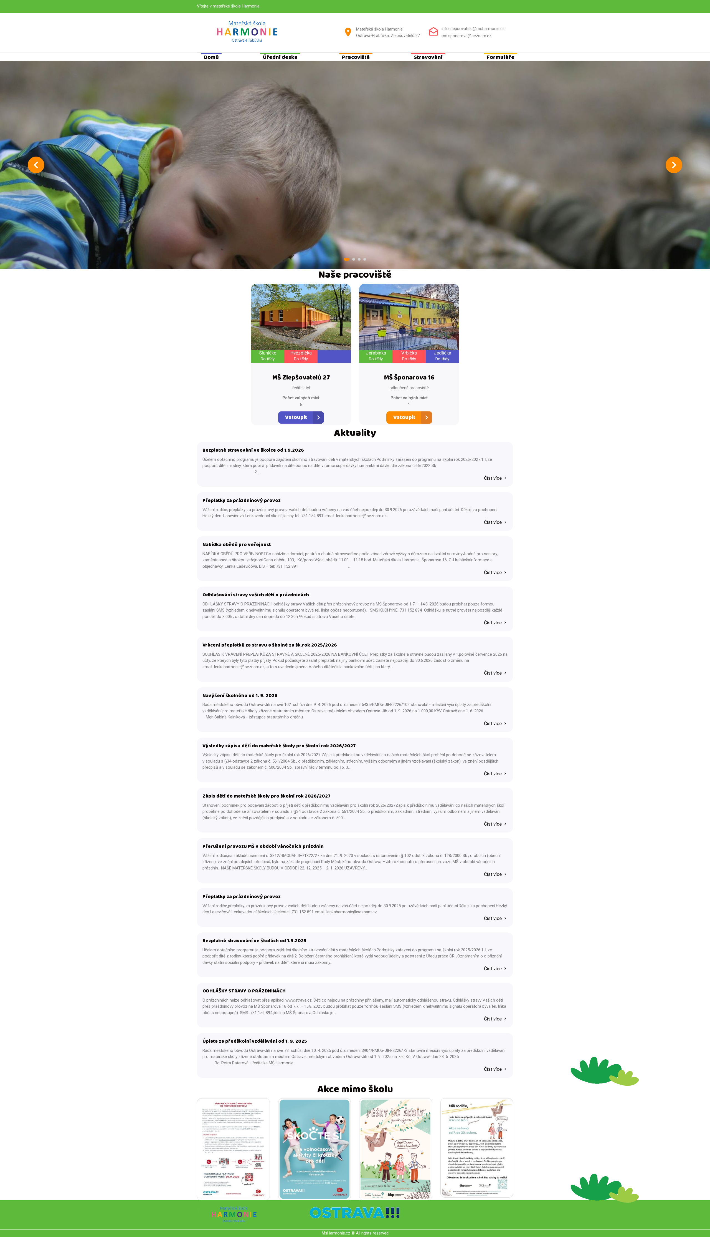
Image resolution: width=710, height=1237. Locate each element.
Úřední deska (280, 57)
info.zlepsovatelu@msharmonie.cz (473, 28)
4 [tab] (364, 259)
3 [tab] (359, 259)
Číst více (493, 478)
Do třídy (268, 358)
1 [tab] (346, 259)
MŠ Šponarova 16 (409, 378)
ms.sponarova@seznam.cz (466, 35)
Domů (211, 57)
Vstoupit (296, 417)
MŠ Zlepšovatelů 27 (301, 378)
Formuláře (500, 57)
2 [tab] (353, 259)
